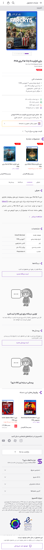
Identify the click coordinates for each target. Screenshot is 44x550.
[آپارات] (15, 440)
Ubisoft (4, 202)
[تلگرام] (9, 440)
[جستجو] (13, 2)
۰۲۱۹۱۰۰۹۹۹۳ (32, 463)
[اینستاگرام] (21, 440)
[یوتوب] (3, 440)
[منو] (3, 2)
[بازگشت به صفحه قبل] (40, 2)
